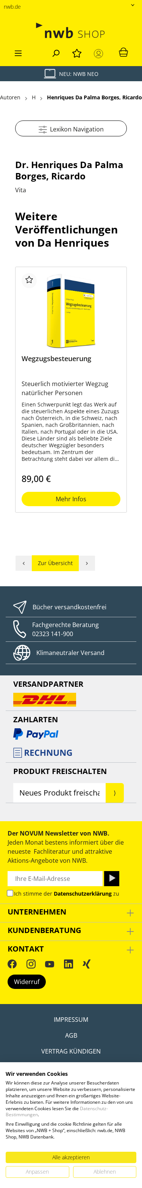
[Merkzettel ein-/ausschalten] (29, 280)
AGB (71, 1035)
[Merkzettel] (76, 52)
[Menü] (18, 52)
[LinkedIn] (68, 964)
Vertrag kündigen (71, 1051)
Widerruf (26, 982)
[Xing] (87, 964)
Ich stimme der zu (66, 893)
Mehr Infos (71, 499)
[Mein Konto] (99, 53)
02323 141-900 (52, 634)
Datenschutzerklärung (83, 893)
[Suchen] (55, 52)
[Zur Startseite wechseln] (71, 30)
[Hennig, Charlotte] (23, 563)
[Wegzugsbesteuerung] (71, 311)
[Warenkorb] (123, 51)
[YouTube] (49, 964)
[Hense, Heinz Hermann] (87, 563)
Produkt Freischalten (60, 771)
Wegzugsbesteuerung (56, 358)
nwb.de (12, 6)
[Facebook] (12, 964)
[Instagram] (31, 964)
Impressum (71, 1019)
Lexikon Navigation (75, 129)
